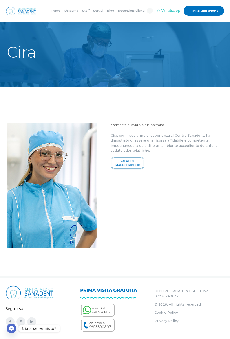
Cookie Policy (166, 313)
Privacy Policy (167, 321)
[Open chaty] (11, 328)
